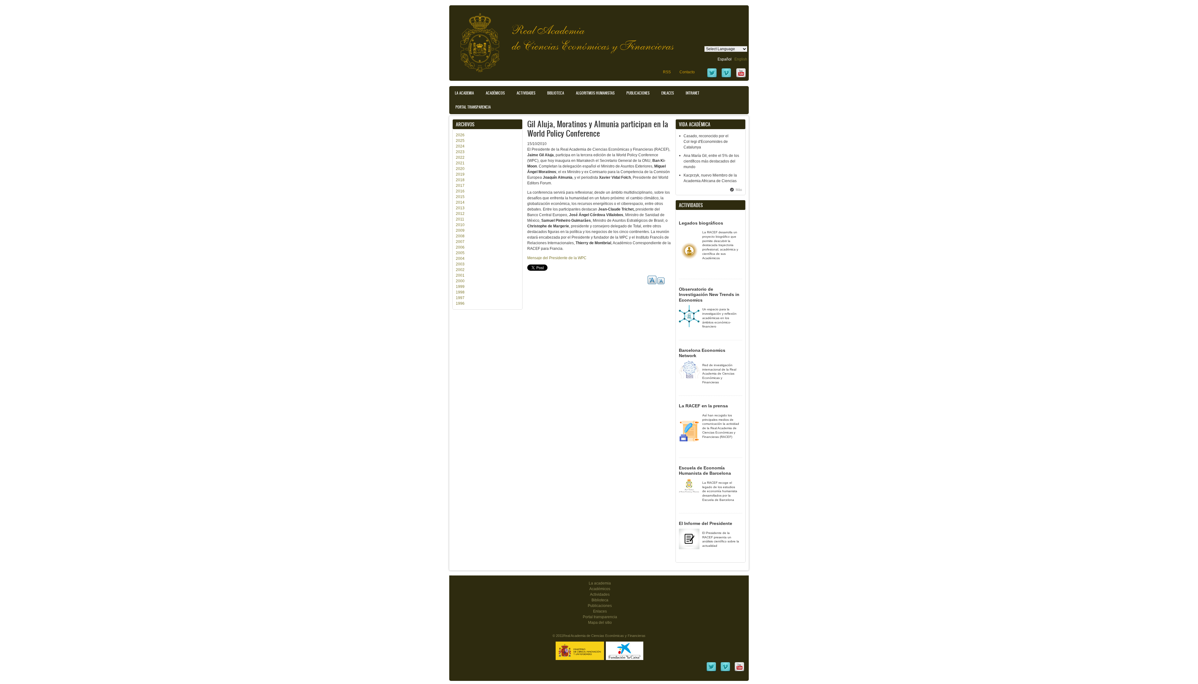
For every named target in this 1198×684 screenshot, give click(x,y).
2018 (460, 180)
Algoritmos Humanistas (595, 92)
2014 (460, 202)
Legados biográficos (701, 223)
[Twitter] (712, 77)
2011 (460, 219)
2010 (460, 225)
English (740, 59)
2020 (460, 169)
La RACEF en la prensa (703, 405)
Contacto (687, 72)
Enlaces (667, 92)
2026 (460, 135)
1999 (460, 286)
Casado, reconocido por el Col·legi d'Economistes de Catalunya (706, 141)
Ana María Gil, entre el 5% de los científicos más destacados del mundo (711, 161)
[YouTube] (741, 77)
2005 (460, 253)
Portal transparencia (473, 106)
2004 (460, 258)
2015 (460, 197)
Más (739, 190)
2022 (460, 157)
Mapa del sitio (600, 622)
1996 (460, 303)
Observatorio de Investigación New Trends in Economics (709, 295)
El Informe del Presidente (705, 523)
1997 (460, 298)
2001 (460, 275)
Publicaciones (638, 92)
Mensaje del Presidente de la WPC (557, 258)
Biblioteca (555, 92)
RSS (667, 72)
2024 (460, 146)
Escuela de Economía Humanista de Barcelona (705, 470)
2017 (460, 185)
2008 (460, 236)
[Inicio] (475, 39)
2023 (460, 152)
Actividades (526, 92)
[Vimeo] (726, 77)
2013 (460, 208)
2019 (460, 174)
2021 (460, 163)
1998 (460, 292)
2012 (460, 213)
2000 (460, 281)
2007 (460, 242)
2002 (460, 270)
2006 (460, 247)
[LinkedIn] (711, 671)
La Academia (464, 92)
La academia (600, 583)
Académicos (495, 92)
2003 (460, 264)
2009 (460, 230)
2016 (460, 191)
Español (725, 59)
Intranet (692, 92)
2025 (460, 140)
